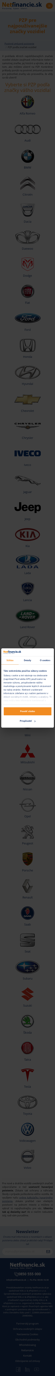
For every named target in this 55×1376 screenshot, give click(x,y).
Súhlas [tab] (10, 660)
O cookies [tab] (45, 660)
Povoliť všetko (27, 711)
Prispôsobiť (26, 721)
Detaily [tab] (27, 660)
